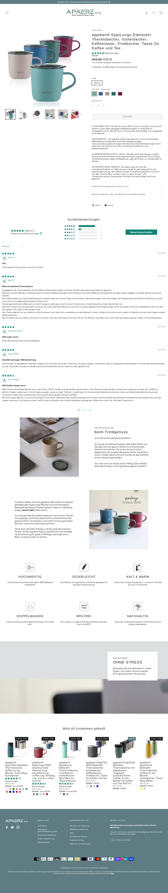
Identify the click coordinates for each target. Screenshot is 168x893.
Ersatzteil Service (77, 840)
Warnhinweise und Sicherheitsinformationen (118, 194)
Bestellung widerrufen (79, 829)
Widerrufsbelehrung (46, 839)
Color (101, 89)
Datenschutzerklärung (47, 835)
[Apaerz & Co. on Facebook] (6, 827)
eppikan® (97, 30)
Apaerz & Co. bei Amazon (80, 844)
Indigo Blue (100, 94)
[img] (8, 253)
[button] (98, 53)
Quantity (97, 101)
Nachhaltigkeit (44, 842)
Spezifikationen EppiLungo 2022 (110, 187)
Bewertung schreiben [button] (141, 232)
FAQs (72, 833)
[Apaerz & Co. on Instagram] (18, 827)
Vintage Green (113, 94)
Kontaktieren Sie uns (78, 836)
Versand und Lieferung (79, 826)
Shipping (107, 62)
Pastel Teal (94, 94)
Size (94, 78)
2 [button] (82, 410)
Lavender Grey (107, 94)
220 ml (97, 83)
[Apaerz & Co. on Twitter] (12, 827)
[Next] (80, 114)
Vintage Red (120, 94)
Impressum (42, 826)
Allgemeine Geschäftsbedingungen (47, 830)
